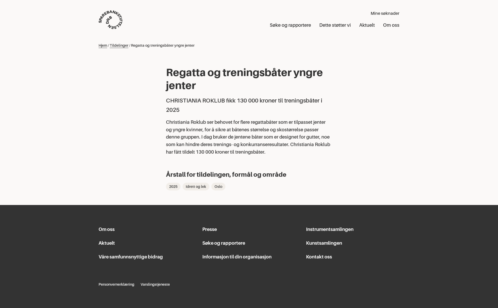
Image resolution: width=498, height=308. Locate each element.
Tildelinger (119, 45)
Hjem (103, 45)
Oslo (218, 186)
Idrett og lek (196, 186)
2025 (173, 186)
